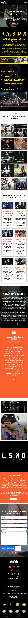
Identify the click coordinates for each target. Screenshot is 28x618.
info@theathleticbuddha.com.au (14, 586)
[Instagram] (14, 566)
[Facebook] (10, 566)
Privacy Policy (14, 597)
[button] (25, 2)
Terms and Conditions (14, 596)
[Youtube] (18, 566)
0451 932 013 (14, 587)
